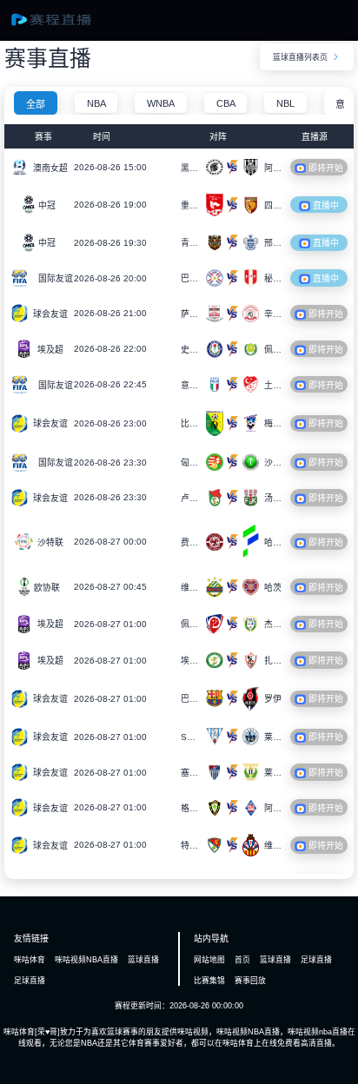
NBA (96, 103)
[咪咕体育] (62, 25)
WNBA (161, 103)
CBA (225, 103)
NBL (285, 103)
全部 (35, 104)
